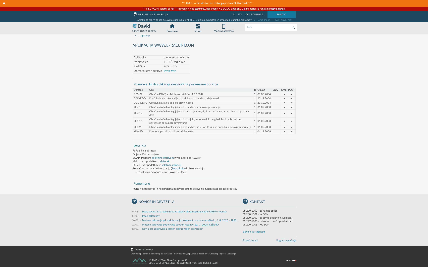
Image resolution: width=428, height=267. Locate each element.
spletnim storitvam (163, 158)
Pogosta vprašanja (286, 240)
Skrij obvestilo (283, 20)
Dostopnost (254, 14)
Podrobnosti (263, 20)
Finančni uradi (250, 240)
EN (240, 14)
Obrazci (213, 254)
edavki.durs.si (277, 9)
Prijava (281, 14)
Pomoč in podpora (150, 254)
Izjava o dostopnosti (254, 232)
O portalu (135, 254)
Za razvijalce (166, 254)
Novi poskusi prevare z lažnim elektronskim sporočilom (172, 229)
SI (233, 14)
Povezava (170, 70)
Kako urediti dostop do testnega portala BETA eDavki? (217, 3)
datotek (164, 161)
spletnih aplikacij (171, 165)
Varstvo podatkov (199, 254)
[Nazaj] (135, 36)
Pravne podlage (181, 254)
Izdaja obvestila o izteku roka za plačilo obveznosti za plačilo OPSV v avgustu (184, 211)
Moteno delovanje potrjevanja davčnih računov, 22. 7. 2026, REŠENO (180, 224)
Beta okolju (178, 168)
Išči (249, 27)
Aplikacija (145, 36)
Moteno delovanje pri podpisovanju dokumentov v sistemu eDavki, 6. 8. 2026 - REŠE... (190, 220)
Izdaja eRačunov (151, 216)
